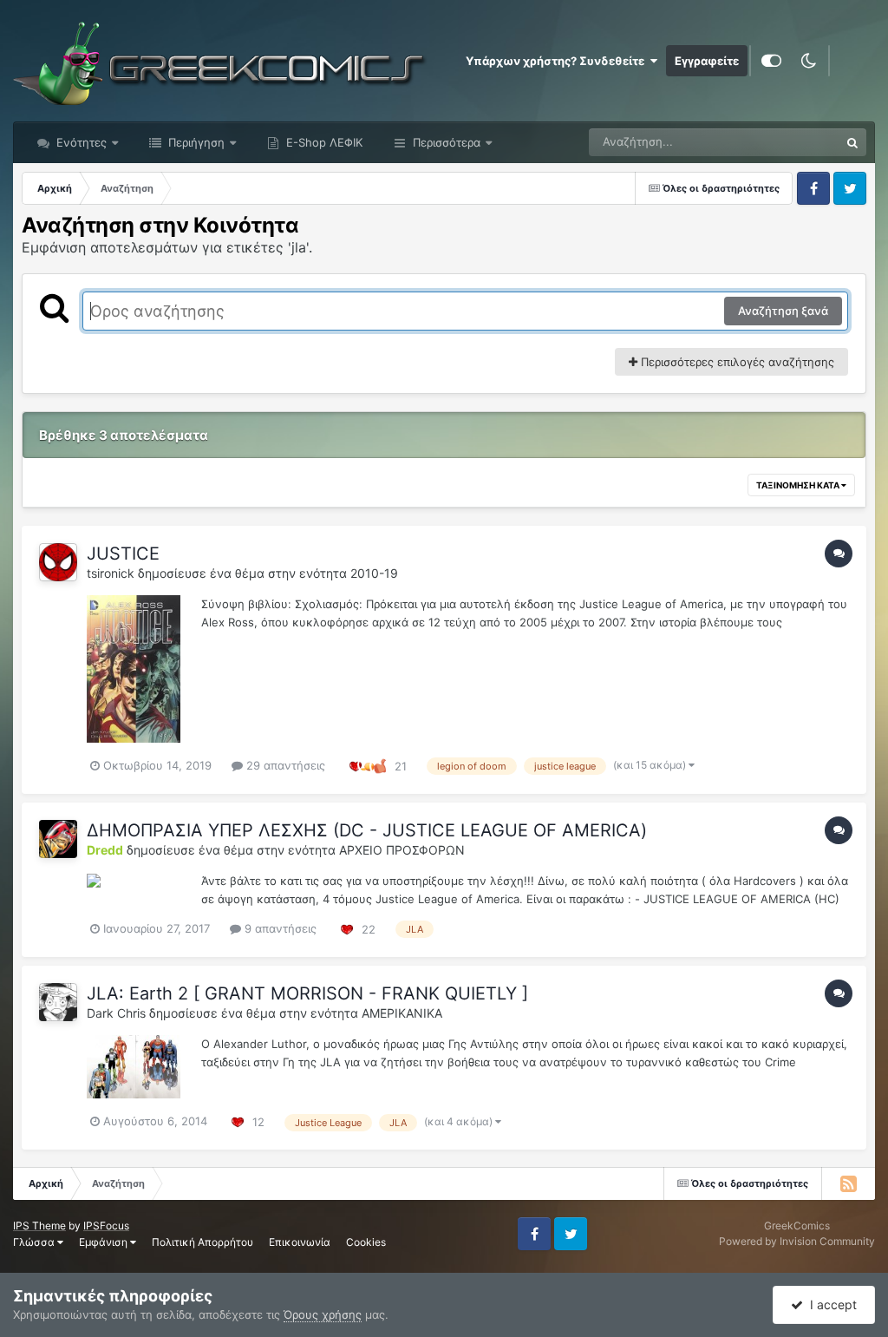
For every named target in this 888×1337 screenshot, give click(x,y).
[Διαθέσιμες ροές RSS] (848, 1183)
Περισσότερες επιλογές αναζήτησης (735, 362)
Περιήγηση (195, 142)
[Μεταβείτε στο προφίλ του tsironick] (58, 562)
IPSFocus (106, 1225)
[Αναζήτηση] (852, 142)
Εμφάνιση (104, 1242)
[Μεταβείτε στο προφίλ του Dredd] (58, 839)
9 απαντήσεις (279, 928)
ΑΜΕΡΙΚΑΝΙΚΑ (402, 1013)
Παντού (796, 141)
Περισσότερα (446, 142)
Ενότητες (81, 142)
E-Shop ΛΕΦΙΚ (322, 142)
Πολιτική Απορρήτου (202, 1242)
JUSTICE (123, 553)
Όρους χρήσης (323, 1314)
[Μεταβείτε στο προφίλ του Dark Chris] (58, 1002)
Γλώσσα (35, 1242)
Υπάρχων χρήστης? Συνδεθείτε (558, 61)
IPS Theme (39, 1225)
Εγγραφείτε (707, 61)
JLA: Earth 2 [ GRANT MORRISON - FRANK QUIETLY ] (307, 993)
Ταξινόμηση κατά (798, 485)
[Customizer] (771, 60)
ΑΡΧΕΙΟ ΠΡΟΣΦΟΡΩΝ (402, 849)
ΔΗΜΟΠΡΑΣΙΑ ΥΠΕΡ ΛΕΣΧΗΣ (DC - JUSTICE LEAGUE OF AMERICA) (367, 830)
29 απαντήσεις (284, 765)
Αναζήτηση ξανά (783, 311)
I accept (830, 1304)
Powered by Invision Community (797, 1241)
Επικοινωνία (299, 1242)
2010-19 (374, 573)
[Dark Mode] (808, 60)
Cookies (366, 1242)
